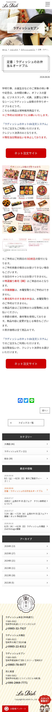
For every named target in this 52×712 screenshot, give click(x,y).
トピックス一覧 (26, 422)
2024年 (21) (9, 560)
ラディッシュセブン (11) (15, 451)
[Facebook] (20, 400)
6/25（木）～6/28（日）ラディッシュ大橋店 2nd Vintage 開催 (25, 526)
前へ (44, 410)
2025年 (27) (9, 553)
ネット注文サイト (26, 153)
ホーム (4, 49)
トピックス (14, 49)
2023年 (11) (9, 568)
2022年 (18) (9, 575)
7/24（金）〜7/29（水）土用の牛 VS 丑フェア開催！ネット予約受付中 (25, 513)
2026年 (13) (9, 546)
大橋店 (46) (9, 444)
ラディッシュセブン (28, 49)
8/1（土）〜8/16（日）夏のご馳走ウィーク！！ (23, 478)
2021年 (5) (9, 582)
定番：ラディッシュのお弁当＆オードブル (23, 490)
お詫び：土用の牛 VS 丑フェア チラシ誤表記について (25, 501)
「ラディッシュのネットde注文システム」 (25, 124)
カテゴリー (26, 436)
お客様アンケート (18, 708)
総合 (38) (8, 458)
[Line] (32, 400)
